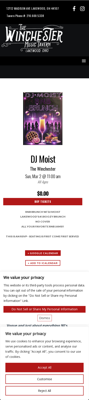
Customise (44, 379)
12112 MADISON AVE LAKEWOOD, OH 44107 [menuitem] (32, 8)
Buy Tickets (43, 201)
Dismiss (44, 318)
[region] (44, 363)
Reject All (44, 391)
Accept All (44, 367)
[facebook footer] (74, 8)
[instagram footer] (82, 8)
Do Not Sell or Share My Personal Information (44, 309)
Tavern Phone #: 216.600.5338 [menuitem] (25, 15)
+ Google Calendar (43, 253)
